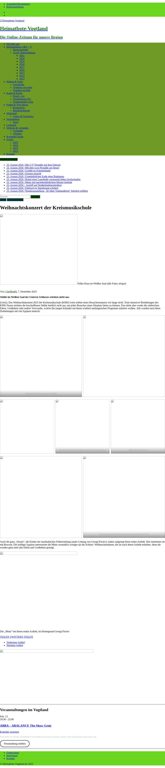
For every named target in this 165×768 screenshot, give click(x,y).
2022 (15, 151)
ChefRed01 (11, 291)
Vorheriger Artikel (15, 642)
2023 (15, 148)
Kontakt (10, 154)
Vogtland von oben (22, 87)
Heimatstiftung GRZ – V (19, 46)
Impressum (12, 755)
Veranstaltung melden (15, 743)
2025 (15, 142)
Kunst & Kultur (14, 93)
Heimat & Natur (14, 81)
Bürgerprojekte (20, 49)
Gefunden (18, 130)
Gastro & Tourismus (23, 116)
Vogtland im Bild (21, 90)
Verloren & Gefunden (17, 128)
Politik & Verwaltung (17, 104)
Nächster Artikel (14, 645)
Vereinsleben (12, 119)
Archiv (10, 139)
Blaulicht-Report (21, 110)
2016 (21, 70)
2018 (21, 64)
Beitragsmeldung (15, 6)
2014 (21, 75)
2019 (21, 61)
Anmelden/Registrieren (18, 4)
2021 (21, 55)
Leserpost (11, 125)
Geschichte (18, 84)
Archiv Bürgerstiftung (24, 52)
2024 (15, 145)
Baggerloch (19, 107)
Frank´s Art (18, 96)
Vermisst (17, 133)
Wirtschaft (11, 113)
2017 (21, 67)
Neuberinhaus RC (22, 99)
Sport (15, 122)
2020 (21, 58)
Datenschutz (12, 752)
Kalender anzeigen (9, 732)
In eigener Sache (14, 136)
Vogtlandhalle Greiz (23, 101)
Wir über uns (12, 44)
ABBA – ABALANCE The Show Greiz (25, 725)
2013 (21, 78)
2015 (21, 73)
